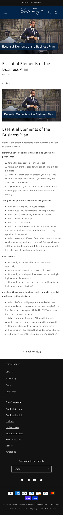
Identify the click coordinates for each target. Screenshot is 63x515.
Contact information (48, 509)
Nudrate (10, 421)
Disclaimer (11, 391)
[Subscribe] (48, 469)
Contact (9, 385)
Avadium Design (14, 408)
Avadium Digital (14, 415)
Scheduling (11, 378)
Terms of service (16, 509)
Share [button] (8, 83)
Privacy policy (55, 504)
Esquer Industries (14, 433)
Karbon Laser (12, 427)
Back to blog (33, 351)
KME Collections (14, 439)
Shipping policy (31, 509)
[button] (6, 12)
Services (9, 371)
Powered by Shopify (26, 504)
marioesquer (13, 504)
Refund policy (41, 504)
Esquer (9, 445)
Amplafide (11, 451)
